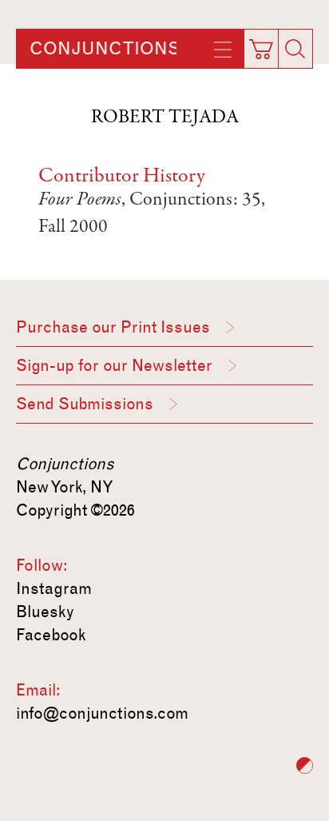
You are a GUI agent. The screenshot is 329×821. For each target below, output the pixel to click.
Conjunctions (105, 48)
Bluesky (45, 611)
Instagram (54, 588)
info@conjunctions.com (102, 713)
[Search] (295, 49)
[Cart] (264, 44)
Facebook (51, 634)
